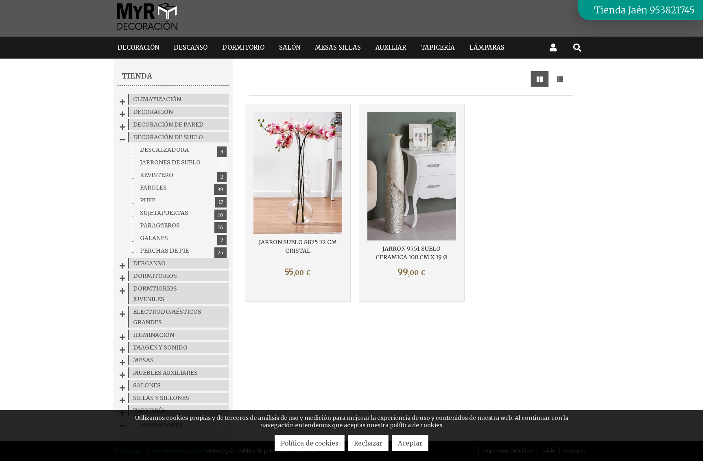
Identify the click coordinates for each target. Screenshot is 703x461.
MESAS (143, 360)
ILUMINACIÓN (153, 335)
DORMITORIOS (155, 276)
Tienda (137, 76)
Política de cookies (309, 443)
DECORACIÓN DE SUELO (168, 137)
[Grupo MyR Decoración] (148, 30)
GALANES (181, 238)
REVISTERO (181, 175)
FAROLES (181, 188)
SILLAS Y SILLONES (161, 398)
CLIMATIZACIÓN (157, 99)
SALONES (147, 385)
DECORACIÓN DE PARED (168, 124)
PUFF (181, 201)
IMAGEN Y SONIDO (160, 347)
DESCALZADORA (181, 150)
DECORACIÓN (153, 112)
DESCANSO (149, 263)
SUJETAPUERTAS (181, 213)
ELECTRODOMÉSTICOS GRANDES (167, 317)
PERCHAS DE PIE (181, 251)
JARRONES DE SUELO (181, 163)
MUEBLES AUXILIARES (165, 372)
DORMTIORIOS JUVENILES (155, 294)
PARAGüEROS (181, 226)
